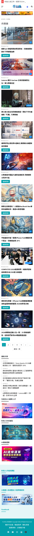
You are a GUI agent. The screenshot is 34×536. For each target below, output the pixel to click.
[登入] (27, 7)
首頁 (4, 19)
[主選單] (2, 7)
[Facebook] (8, 532)
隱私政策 (25, 525)
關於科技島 (9, 525)
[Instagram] (17, 532)
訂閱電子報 (21, 527)
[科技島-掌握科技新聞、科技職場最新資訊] (17, 6)
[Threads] (26, 532)
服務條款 (12, 527)
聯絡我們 (18, 525)
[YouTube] (13, 532)
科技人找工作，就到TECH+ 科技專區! (18, 1)
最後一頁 (17, 349)
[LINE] (21, 532)
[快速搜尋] (32, 7)
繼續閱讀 (6, 55)
